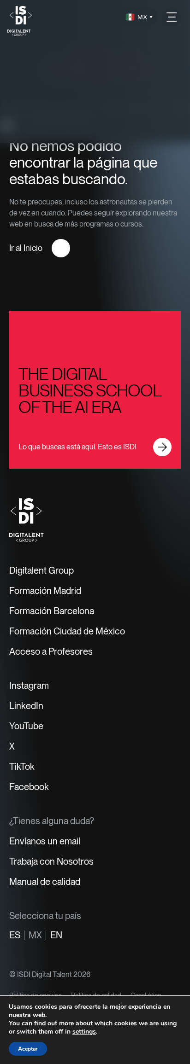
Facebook (29, 786)
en (56, 935)
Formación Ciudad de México (67, 631)
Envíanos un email (44, 841)
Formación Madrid (45, 590)
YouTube (26, 726)
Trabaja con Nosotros (51, 861)
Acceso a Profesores (51, 651)
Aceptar (28, 1048)
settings (84, 1032)
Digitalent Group (41, 570)
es (14, 935)
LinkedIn (26, 705)
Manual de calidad (44, 881)
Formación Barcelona (51, 610)
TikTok (22, 766)
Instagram (29, 685)
